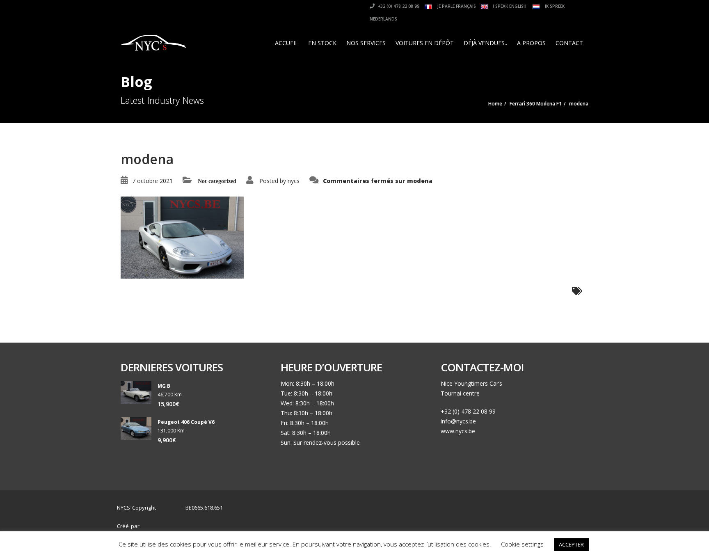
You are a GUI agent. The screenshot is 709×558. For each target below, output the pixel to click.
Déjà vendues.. (485, 43)
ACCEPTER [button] (571, 544)
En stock (322, 43)
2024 (170, 508)
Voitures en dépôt (425, 43)
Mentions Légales (563, 522)
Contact (569, 43)
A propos (531, 43)
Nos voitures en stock (422, 522)
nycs (294, 181)
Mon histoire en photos (353, 522)
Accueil (286, 43)
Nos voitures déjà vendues (495, 522)
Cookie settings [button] (522, 544)
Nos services (366, 43)
